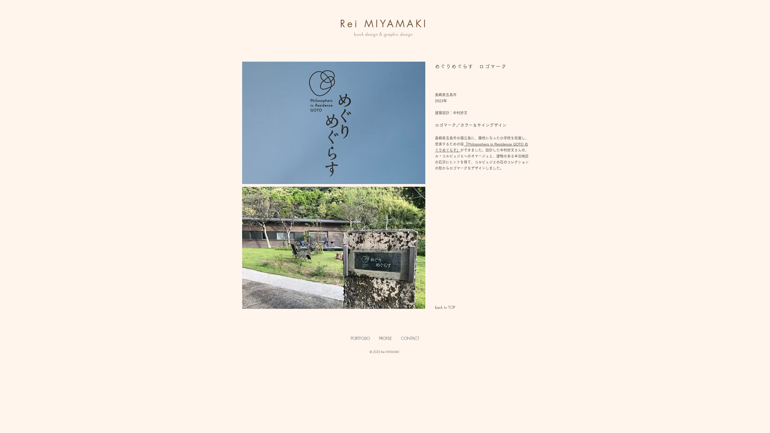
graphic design (399, 34)
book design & (369, 34)
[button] (333, 122)
